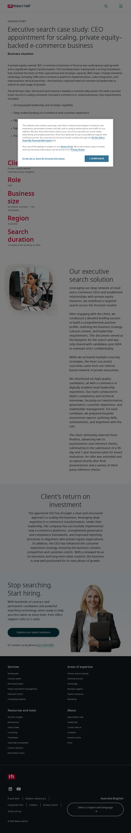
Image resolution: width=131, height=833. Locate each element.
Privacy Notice (78, 150)
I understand (96, 158)
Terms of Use (67, 147)
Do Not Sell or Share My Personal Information (43, 159)
